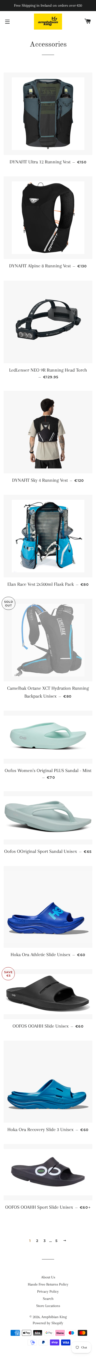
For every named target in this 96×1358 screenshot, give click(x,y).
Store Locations (48, 1306)
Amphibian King (54, 1317)
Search (48, 1298)
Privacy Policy (48, 1291)
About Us (48, 1277)
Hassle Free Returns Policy (48, 1284)
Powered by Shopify (48, 1323)
